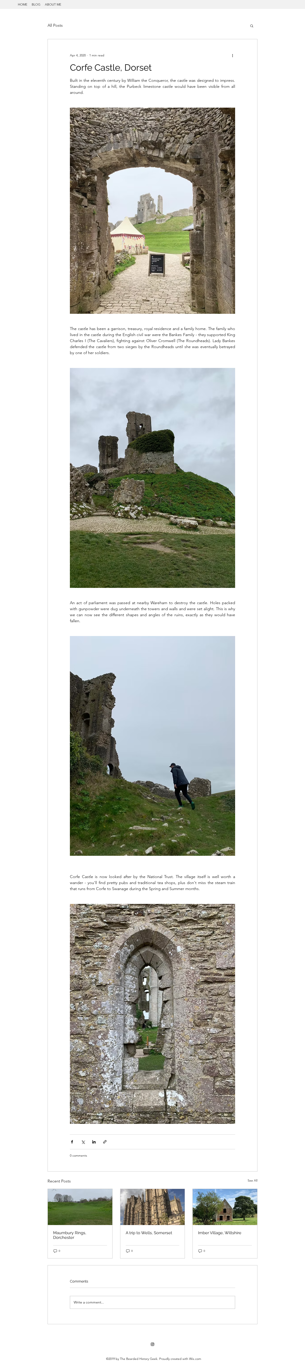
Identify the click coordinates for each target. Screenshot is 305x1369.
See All (252, 1180)
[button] (252, 25)
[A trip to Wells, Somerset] (152, 1207)
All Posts (55, 25)
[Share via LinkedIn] (94, 1142)
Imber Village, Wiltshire (219, 1232)
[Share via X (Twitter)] (83, 1142)
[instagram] (152, 1344)
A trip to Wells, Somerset (149, 1232)
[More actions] (232, 55)
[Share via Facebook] (72, 1142)
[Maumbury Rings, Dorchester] (80, 1207)
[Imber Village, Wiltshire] (225, 1207)
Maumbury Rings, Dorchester (69, 1235)
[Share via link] (105, 1142)
